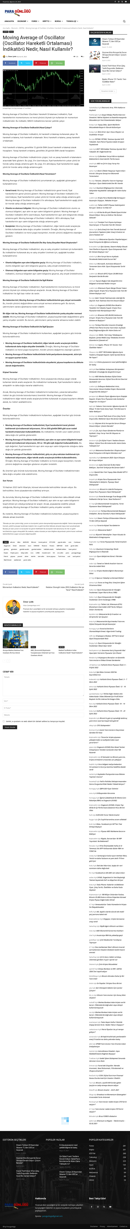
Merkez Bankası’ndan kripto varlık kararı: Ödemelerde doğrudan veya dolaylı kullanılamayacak (107, 1005)
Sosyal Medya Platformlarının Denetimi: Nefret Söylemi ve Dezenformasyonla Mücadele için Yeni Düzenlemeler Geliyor (107, 117)
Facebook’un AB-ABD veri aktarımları (110, 873)
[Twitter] (122, 1)
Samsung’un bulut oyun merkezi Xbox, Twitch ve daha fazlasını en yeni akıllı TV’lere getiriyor (108, 858)
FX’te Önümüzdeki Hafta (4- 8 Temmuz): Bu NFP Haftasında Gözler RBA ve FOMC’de (106, 848)
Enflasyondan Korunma (105, 793)
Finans (52, 546)
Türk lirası (61, 556)
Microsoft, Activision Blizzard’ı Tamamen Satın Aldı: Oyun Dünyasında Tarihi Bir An (107, 266)
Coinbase (77, 542)
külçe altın (24, 553)
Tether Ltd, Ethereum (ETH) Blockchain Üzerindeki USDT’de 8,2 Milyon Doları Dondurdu (105, 607)
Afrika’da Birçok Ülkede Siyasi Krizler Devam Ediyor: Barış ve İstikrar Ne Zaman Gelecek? (107, 215)
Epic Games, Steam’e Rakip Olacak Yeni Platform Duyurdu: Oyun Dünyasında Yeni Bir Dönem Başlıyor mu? (108, 249)
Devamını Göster (107, 91)
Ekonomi (14, 28)
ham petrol (72, 549)
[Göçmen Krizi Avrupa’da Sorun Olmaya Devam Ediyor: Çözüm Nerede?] (95, 55)
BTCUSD (52, 542)
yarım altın (27, 560)
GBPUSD (59, 546)
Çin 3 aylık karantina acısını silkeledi (112, 819)
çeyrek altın (62, 542)
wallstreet (17, 560)
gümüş (6, 549)
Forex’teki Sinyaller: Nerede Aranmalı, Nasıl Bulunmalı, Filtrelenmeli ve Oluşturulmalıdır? (106, 1068)
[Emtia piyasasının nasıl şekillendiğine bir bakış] (51, 1148)
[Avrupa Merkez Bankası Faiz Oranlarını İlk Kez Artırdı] (15, 639)
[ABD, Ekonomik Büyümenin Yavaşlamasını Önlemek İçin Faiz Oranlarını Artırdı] (43, 639)
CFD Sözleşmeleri (103, 725)
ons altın (60, 553)
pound (20, 556)
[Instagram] (118, 1)
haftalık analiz (49, 549)
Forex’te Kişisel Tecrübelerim (108, 525)
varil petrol (76, 556)
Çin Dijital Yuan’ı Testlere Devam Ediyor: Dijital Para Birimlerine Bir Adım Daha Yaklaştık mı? (107, 443)
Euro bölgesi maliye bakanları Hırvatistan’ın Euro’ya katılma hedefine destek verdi (107, 767)
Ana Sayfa (6, 28)
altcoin (12, 542)
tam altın (41, 556)
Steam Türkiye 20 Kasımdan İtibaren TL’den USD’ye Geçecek (113, 41)
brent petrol (43, 542)
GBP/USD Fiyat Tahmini (109, 789)
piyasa (13, 556)
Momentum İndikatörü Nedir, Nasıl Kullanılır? (21, 587)
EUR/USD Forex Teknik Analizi (107, 815)
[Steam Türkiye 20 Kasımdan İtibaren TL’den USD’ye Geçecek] (95, 42)
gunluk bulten (36, 549)
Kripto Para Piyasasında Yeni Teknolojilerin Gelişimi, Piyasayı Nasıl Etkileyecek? (104, 482)
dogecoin (7, 546)
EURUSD (36, 546)
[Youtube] (125, 1)
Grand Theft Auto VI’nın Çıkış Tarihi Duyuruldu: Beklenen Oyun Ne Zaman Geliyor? (113, 68)
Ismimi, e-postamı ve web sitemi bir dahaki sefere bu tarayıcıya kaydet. (35, 721)
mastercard (46, 553)
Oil (54, 553)
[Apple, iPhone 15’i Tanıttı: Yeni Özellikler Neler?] (95, 82)
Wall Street (7, 560)
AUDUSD (26, 542)
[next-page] (8, 661)
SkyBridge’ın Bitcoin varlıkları (111, 926)
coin (69, 542)
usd (69, 556)
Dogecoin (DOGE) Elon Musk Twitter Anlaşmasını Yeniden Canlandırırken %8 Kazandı (107, 750)
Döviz (5, 647)
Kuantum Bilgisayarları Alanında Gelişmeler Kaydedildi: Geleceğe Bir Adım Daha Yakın (107, 190)
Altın (18, 542)
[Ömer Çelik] (4, 56)
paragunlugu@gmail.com (52, 1216)
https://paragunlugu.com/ (31, 605)
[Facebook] (115, 1)
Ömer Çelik (12, 56)
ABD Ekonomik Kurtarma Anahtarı (109, 931)
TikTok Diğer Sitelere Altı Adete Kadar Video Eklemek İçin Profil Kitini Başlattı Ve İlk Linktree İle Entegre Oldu (106, 696)
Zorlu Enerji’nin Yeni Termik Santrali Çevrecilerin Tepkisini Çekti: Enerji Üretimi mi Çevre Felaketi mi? (107, 232)
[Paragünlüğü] (18, 12)
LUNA (37, 553)
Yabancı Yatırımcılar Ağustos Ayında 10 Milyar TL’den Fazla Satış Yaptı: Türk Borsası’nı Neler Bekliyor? (108, 409)
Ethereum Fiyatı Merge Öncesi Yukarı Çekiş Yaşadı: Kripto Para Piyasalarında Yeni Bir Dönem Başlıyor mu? (108, 291)
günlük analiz (24, 549)
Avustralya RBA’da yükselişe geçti (109, 935)
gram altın (74, 546)
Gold (66, 546)
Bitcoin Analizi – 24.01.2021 (108, 1090)
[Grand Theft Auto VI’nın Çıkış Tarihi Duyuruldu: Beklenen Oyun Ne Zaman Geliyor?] (95, 69)
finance (44, 546)
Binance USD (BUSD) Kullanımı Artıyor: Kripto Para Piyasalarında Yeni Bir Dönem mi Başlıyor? (106, 318)
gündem (14, 549)
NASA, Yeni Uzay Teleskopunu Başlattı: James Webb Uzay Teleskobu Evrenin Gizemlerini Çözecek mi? (107, 337)
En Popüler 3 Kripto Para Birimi (109, 983)
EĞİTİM (21, 28)
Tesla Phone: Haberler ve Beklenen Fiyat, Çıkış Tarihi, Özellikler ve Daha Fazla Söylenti (106, 887)
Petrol (6, 556)
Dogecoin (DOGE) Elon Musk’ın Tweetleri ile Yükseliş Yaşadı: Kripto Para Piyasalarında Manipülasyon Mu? (105, 308)
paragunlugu (76, 553)
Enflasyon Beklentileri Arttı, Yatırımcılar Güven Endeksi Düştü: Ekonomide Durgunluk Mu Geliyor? (107, 389)
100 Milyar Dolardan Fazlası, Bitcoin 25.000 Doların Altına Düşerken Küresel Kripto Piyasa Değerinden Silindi (107, 897)
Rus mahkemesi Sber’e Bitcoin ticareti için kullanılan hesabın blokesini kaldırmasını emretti (107, 950)
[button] (124, 21)
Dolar (15, 546)
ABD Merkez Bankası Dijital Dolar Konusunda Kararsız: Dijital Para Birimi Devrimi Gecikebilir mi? (108, 379)
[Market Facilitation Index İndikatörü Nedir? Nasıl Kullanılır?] (71, 639)
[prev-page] (4, 661)
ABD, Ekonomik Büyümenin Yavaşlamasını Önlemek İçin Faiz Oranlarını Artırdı (42, 652)
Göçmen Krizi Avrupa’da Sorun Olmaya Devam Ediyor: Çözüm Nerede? (114, 54)
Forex (11, 32)
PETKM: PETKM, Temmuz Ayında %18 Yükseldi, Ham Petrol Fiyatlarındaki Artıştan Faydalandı (106, 142)
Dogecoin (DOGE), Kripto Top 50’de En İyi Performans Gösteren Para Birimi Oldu (107, 808)
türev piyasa (51, 556)
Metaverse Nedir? (105, 530)
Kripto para (14, 553)
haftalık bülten (61, 549)
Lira (32, 553)
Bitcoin (33, 542)
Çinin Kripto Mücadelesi (108, 964)
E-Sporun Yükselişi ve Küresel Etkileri (109, 578)
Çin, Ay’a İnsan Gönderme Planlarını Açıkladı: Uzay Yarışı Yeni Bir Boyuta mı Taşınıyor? (106, 433)
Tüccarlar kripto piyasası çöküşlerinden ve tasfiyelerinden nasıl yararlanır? (104, 740)
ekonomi (22, 546)
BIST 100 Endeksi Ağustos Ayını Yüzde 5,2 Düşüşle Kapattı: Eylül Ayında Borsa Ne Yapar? (107, 355)
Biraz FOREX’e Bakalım (108, 1116)
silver (26, 556)
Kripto (6, 553)
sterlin (33, 556)
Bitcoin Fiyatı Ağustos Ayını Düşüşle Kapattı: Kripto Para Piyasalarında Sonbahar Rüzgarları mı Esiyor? (108, 399)
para (67, 553)
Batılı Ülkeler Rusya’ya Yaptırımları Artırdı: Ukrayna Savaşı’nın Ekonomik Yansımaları (107, 173)
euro (29, 546)
